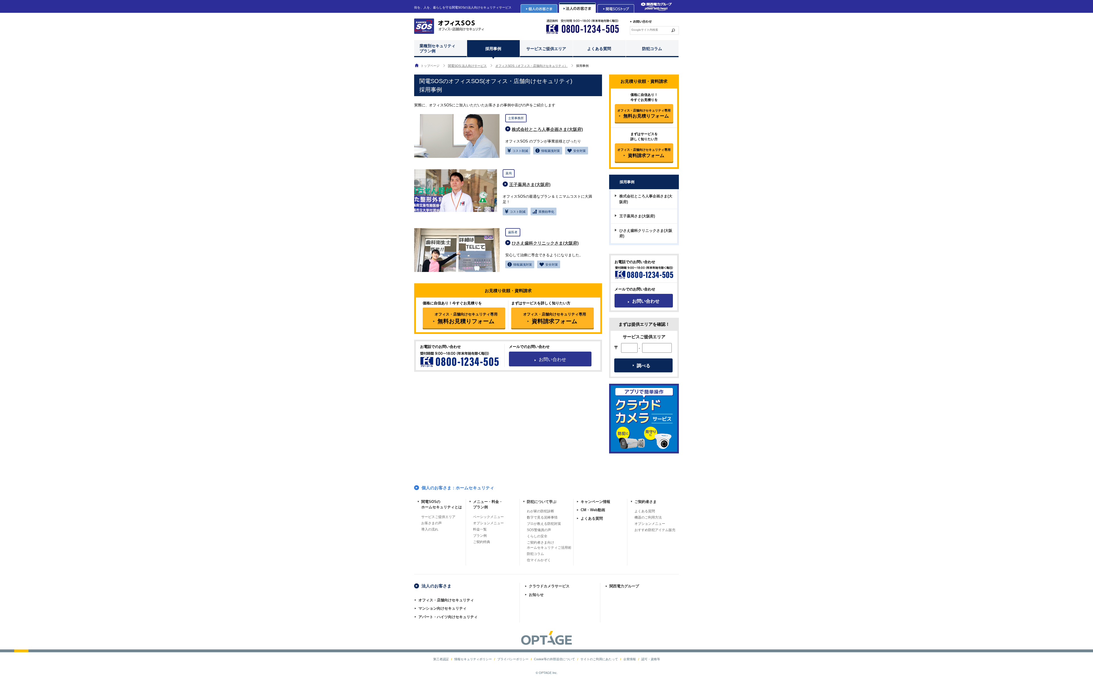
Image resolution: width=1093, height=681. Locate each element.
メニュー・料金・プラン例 (488, 504)
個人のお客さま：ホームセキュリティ (458, 487)
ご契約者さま (645, 502)
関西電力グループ (624, 586)
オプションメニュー (488, 523)
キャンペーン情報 (595, 502)
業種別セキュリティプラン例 (437, 48)
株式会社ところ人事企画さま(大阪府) (547, 129)
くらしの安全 (537, 536)
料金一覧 (480, 529)
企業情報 (629, 659)
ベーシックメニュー (488, 517)
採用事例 (493, 48)
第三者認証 (441, 659)
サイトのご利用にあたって (599, 659)
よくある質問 (599, 48)
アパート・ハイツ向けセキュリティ (448, 617)
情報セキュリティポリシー (473, 659)
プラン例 (480, 536)
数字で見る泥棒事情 (542, 517)
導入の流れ (429, 529)
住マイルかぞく (539, 560)
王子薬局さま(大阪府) (529, 184)
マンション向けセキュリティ (442, 608)
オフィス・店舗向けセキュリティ (446, 600)
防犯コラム (652, 48)
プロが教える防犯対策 (544, 524)
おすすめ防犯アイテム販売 (654, 530)
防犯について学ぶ (541, 502)
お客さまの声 (431, 523)
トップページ (430, 65)
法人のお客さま (436, 585)
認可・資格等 (650, 659)
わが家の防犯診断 (540, 511)
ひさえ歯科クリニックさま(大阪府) (545, 243)
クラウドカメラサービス (549, 586)
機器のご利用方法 (648, 517)
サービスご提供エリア (546, 48)
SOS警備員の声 (539, 530)
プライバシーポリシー (513, 659)
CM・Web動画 (593, 510)
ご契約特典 (481, 542)
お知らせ (536, 595)
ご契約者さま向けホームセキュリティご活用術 (549, 545)
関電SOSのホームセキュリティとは (441, 504)
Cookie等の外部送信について (554, 659)
